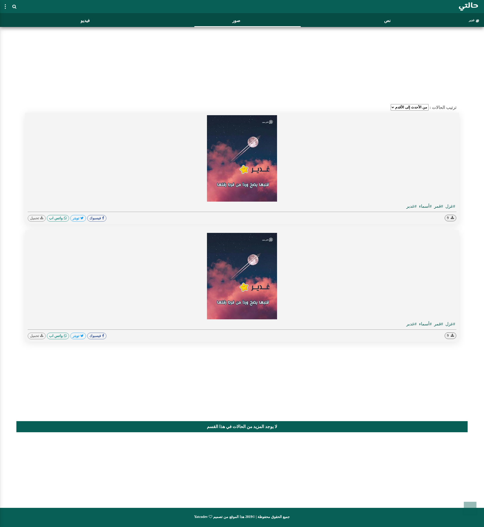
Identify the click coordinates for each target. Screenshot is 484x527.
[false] (5, 6)
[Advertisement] (242, 64)
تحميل (35, 218)
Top (470, 508)
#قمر (438, 206)
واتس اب (56, 218)
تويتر (76, 218)
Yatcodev (201, 517)
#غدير (411, 206)
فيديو (85, 20)
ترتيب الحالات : (443, 107)
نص (387, 20)
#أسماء (425, 206)
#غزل (449, 206)
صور (236, 20)
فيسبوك (95, 218)
